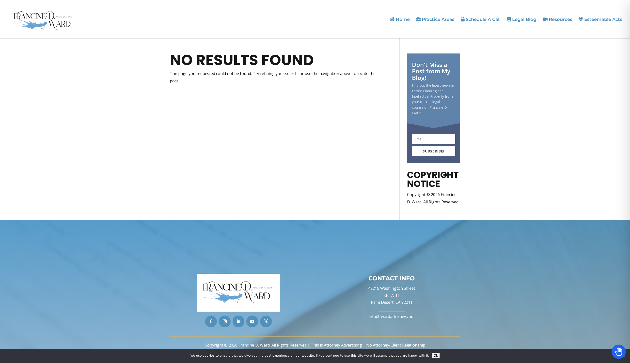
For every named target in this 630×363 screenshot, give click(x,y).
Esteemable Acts (602, 19)
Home (402, 19)
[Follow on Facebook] (211, 321)
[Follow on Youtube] (252, 321)
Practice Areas (437, 19)
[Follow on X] (266, 321)
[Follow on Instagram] (225, 321)
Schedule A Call (483, 19)
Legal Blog (523, 19)
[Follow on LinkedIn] (238, 321)
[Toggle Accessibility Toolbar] (618, 351)
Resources (560, 19)
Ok (436, 355)
